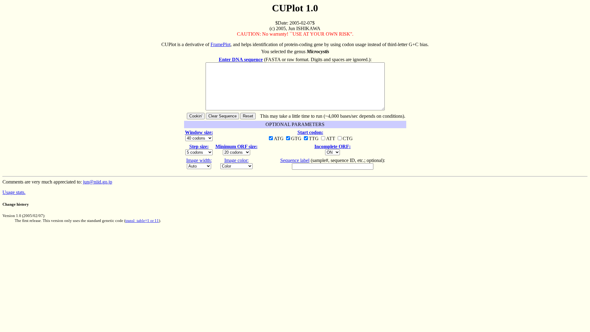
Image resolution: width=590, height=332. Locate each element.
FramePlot (220, 44)
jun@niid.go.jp (97, 181)
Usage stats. (14, 192)
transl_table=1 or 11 (142, 220)
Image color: (236, 160)
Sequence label (294, 160)
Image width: (199, 160)
